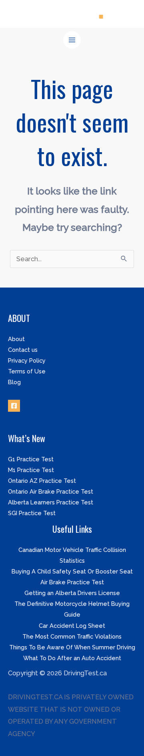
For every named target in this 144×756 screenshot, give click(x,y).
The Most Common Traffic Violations (72, 636)
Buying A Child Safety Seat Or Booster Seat (72, 571)
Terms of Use (27, 371)
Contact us (23, 349)
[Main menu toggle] (72, 40)
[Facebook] (14, 406)
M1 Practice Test (31, 469)
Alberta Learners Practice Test (50, 502)
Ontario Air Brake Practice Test (50, 491)
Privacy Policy (27, 360)
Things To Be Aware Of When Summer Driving (72, 647)
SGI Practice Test (32, 513)
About (16, 338)
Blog (14, 382)
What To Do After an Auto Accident (72, 658)
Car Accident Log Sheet (72, 625)
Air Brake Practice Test (72, 582)
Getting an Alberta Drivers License (72, 592)
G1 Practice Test (31, 459)
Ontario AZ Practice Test (42, 480)
